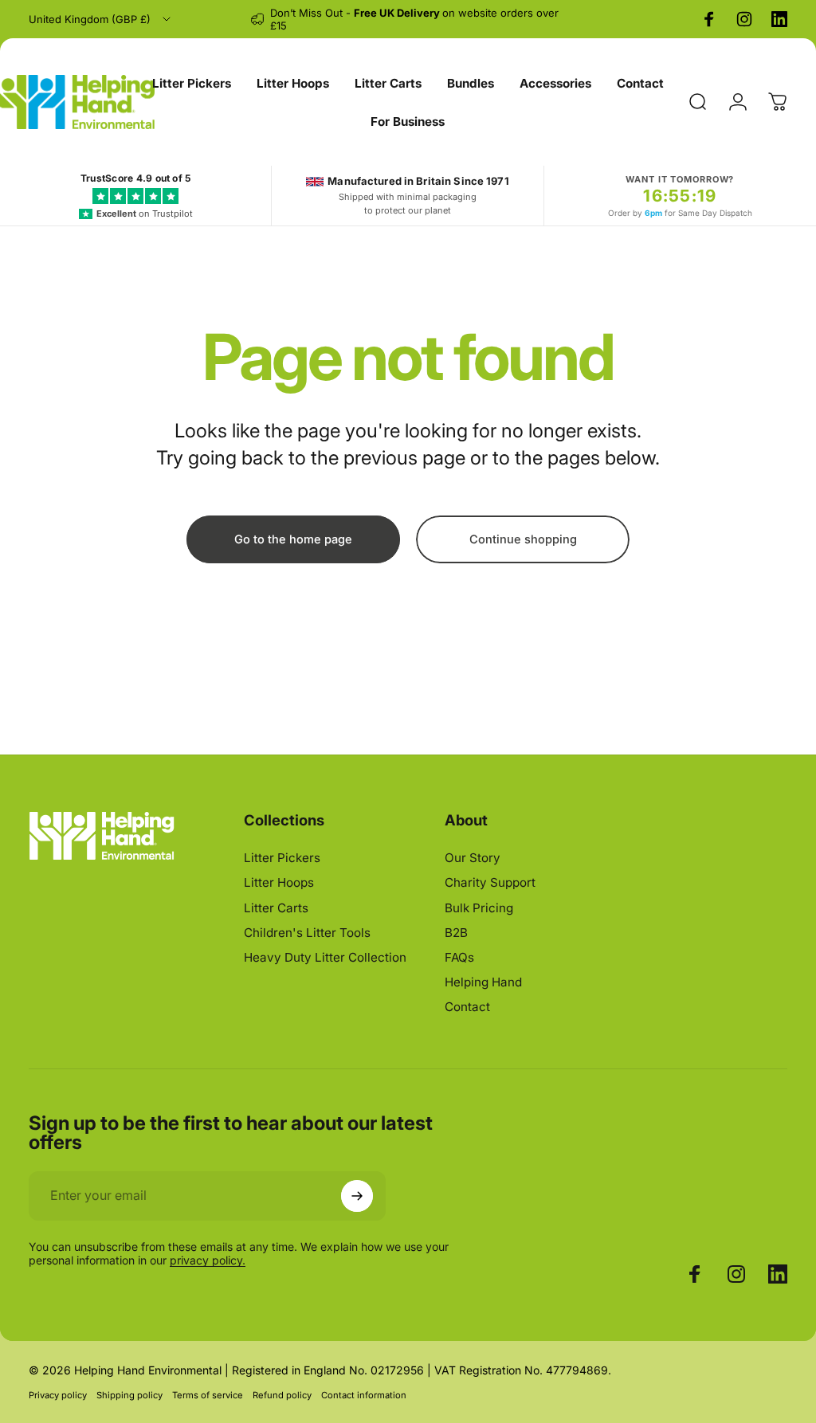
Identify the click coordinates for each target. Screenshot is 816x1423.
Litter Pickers (282, 857)
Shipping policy (129, 1395)
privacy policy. (207, 1260)
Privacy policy (58, 1395)
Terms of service (207, 1395)
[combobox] (101, 19)
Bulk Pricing (479, 907)
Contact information (363, 1395)
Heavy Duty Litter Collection (325, 957)
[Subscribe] (357, 1196)
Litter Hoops (279, 882)
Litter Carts (276, 907)
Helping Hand (483, 982)
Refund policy (282, 1395)
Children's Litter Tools (307, 932)
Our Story (472, 857)
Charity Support (490, 882)
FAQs (459, 957)
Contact (467, 1006)
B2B (456, 932)
